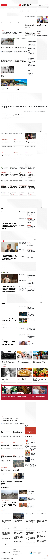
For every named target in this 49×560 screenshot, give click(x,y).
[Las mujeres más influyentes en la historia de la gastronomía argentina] (8, 372)
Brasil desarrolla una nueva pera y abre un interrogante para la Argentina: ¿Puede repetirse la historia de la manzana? (31, 290)
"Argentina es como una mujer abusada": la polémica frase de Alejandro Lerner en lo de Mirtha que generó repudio (9, 342)
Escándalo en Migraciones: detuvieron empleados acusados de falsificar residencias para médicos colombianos (31, 221)
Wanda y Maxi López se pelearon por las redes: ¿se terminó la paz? (31, 336)
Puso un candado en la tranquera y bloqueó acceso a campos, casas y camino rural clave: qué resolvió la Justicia (31, 493)
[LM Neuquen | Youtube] (47, 7)
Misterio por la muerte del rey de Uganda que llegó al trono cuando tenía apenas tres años (30, 543)
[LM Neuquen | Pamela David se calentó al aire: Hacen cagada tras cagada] (23, 343)
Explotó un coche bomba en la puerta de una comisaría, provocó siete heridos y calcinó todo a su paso (30, 521)
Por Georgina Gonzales (27, 27)
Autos (33, 7)
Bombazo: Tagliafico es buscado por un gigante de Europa (31, 70)
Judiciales (29, 172)
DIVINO (20, 172)
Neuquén (17, 7)
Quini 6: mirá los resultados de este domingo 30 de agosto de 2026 (33, 441)
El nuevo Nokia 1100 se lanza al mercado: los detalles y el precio (42, 521)
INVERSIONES (3, 253)
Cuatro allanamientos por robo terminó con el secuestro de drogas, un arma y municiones (18, 542)
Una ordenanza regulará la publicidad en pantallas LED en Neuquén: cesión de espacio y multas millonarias (6, 61)
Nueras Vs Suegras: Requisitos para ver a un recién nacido (39, 397)
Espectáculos (36, 7)
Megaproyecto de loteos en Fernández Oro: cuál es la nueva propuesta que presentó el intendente (31, 506)
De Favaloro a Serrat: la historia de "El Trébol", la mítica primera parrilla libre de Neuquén (12, 115)
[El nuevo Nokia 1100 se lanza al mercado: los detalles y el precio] (42, 516)
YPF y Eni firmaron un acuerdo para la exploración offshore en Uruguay (31, 244)
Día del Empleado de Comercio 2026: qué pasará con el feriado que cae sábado (32, 41)
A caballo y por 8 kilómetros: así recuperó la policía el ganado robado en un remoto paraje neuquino (18, 521)
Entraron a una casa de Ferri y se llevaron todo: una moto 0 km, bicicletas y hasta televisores (31, 499)
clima (2, 73)
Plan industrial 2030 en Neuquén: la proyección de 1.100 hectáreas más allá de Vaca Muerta (18, 469)
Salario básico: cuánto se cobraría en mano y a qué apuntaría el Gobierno (30, 430)
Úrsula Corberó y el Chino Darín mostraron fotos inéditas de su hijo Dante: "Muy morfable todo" (31, 53)
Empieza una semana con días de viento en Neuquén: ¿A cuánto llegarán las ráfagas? (14, 174)
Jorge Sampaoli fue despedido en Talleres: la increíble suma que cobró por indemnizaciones (30, 315)
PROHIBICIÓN (15, 139)
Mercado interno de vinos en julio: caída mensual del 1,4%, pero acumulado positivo (31, 276)
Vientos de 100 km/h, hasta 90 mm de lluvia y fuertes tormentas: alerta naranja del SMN (7, 76)
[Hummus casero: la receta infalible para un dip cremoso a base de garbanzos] (24, 372)
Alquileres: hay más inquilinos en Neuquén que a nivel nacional (10, 419)
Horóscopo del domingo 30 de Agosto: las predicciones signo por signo (42, 531)
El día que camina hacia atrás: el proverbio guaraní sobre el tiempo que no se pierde (42, 541)
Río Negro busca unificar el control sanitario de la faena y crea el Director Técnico (31, 282)
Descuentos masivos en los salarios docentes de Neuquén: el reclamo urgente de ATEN (30, 25)
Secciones (39, 553)
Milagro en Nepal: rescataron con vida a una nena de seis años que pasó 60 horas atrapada (30, 533)
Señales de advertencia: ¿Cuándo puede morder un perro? (9, 397)
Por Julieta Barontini (21, 177)
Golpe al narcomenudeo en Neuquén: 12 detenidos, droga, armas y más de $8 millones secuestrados (6, 142)
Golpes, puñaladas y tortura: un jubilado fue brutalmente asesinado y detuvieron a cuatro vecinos (31, 58)
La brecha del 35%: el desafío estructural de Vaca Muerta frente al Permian (31, 258)
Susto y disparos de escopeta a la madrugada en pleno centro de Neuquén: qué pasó (12, 33)
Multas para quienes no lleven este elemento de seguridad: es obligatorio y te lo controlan (40, 362)
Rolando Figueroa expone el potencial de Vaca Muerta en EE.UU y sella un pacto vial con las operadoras (42, 36)
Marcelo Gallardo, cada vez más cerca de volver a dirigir (31, 320)
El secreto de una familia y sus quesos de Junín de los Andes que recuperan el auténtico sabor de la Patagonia (18, 457)
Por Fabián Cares (29, 177)
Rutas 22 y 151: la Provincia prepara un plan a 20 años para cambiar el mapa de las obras (9, 505)
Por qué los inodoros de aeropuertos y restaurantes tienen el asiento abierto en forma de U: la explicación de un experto (6, 482)
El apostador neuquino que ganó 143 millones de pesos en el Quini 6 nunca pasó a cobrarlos (21, 61)
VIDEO (2, 442)
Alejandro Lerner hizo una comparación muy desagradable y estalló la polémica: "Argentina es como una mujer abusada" (32, 74)
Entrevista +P (3, 284)
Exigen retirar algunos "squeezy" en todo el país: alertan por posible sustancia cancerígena (31, 45)
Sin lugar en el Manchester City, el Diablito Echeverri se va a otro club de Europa (9, 320)
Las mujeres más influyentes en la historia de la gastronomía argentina (8, 379)
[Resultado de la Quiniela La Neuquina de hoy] (6, 426)
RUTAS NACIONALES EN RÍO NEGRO (5, 500)
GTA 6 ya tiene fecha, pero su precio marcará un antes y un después (41, 536)
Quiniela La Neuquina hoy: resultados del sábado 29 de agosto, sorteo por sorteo (6, 539)
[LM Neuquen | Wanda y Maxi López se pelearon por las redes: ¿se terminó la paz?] (23, 336)
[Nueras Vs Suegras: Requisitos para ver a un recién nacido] (39, 390)
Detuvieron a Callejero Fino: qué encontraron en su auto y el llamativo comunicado (31, 329)
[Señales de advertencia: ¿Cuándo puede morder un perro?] (9, 390)
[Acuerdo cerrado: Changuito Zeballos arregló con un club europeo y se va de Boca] (5, 169)
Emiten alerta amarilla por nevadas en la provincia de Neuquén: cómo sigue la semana (6, 534)
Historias (27, 139)
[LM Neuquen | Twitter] (44, 7)
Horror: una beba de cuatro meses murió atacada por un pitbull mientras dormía (31, 227)
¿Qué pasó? (38, 23)
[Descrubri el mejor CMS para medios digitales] (45, 558)
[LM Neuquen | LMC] (10, 5)
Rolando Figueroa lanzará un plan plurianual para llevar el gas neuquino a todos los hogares (6, 521)
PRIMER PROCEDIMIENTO (4, 467)
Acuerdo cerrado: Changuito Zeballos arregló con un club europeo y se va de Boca (5, 174)
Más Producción (28, 7)
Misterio (26, 152)
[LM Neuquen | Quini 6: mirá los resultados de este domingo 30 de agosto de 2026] (27, 443)
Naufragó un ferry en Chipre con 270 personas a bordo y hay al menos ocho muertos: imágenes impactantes (30, 527)
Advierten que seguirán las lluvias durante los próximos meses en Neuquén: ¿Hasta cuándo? (7, 48)
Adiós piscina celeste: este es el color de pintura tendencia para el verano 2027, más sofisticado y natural (18, 445)
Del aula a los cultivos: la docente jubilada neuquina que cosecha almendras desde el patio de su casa (5, 187)
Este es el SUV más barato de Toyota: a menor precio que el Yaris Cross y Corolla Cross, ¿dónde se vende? (8, 362)
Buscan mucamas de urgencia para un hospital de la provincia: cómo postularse (6, 544)
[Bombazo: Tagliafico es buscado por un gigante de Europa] (18, 149)
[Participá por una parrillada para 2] (24, 390)
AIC (10, 172)
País (31, 7)
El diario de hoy (12, 194)
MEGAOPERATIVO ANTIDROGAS (5, 139)
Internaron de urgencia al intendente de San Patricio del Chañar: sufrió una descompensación (42, 25)
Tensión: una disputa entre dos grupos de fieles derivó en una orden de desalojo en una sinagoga (31, 65)
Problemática (26, 23)
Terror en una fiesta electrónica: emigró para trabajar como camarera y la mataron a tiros (18, 432)
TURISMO (16, 86)
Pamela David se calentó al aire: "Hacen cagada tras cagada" (31, 344)
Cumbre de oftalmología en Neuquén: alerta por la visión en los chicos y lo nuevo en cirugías (7, 89)
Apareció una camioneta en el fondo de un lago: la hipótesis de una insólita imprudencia (30, 155)
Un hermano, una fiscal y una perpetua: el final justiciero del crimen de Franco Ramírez (31, 174)
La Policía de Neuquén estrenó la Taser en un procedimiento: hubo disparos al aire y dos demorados (6, 469)
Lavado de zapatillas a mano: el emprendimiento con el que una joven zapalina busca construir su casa (32, 188)
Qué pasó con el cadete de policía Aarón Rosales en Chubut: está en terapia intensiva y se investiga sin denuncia (31, 214)
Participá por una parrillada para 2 (21, 396)
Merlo (2, 152)
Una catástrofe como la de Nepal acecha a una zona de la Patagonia (30, 33)
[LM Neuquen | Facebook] (43, 7)
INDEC (2, 416)
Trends (33, 553)
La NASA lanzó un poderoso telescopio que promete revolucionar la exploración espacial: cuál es (41, 526)
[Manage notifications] (47, 555)
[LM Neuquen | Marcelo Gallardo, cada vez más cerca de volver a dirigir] (23, 320)
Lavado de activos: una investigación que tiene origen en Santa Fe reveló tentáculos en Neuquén (20, 48)
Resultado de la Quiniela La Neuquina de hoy (31, 62)
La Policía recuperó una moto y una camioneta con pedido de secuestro (18, 537)
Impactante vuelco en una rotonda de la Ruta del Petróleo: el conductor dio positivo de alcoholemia (18, 527)
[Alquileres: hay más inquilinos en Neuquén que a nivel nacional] (12, 408)
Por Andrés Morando (4, 364)
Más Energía (23, 7)
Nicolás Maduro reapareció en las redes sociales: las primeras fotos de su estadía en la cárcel (18, 482)
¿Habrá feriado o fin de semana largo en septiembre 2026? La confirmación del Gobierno (24, 107)
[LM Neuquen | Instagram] (46, 7)
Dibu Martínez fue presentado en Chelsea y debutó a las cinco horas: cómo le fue (30, 308)
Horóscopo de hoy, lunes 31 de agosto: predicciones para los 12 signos (6, 457)
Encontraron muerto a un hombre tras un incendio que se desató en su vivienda (18, 532)
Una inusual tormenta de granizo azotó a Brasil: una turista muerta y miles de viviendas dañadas (6, 445)
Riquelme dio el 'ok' (3, 172)
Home (9, 7)
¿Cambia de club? (16, 152)
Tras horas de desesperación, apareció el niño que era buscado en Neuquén (33, 460)
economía (14, 467)
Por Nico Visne (3, 381)
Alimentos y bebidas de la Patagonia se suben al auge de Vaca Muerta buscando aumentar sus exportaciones (9, 289)
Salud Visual (2, 86)
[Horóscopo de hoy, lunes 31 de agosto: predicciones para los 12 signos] (6, 451)
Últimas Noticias (13, 7)
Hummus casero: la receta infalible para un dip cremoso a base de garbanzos (24, 379)
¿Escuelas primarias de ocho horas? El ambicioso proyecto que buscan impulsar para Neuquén (42, 31)
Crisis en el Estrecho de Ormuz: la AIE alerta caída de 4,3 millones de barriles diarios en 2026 (31, 251)
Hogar (14, 442)
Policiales (20, 7)
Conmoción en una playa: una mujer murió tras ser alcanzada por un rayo (30, 538)
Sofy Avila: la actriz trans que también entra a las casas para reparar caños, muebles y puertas (30, 142)
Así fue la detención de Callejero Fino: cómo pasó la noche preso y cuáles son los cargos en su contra (14, 187)
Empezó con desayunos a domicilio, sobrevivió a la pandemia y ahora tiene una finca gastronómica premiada (22, 188)
